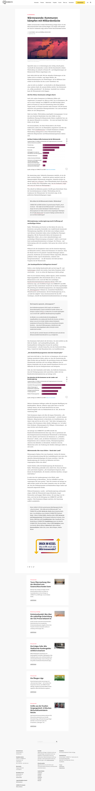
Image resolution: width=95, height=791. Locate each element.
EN (87, 2)
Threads (39, 779)
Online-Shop (19, 777)
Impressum (61, 766)
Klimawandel (31, 14)
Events (59, 2)
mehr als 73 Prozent (37, 181)
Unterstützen (80, 2)
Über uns (65, 2)
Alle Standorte (19, 782)
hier (74, 752)
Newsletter (71, 2)
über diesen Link (38, 213)
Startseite (36, 2)
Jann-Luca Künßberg (40, 32)
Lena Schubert (32, 32)
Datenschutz (62, 768)
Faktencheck (48, 2)
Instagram (40, 772)
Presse (60, 765)
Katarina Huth (48, 32)
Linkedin (39, 774)
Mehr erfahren (19, 786)
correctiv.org (8, 2)
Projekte (55, 2)
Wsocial (39, 780)
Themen (42, 2)
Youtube (39, 775)
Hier (38, 765)
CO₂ (43, 311)
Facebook (40, 777)
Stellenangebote (50, 760)
